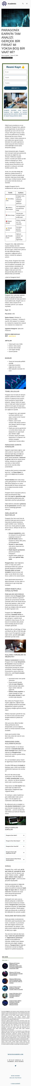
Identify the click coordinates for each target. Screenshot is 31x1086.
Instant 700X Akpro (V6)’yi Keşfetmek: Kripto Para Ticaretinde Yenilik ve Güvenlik (15, 995)
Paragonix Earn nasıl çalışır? (13, 840)
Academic (12, 4)
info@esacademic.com (15, 1054)
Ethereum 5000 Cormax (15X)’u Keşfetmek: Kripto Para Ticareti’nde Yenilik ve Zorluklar (15, 980)
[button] (23, 3)
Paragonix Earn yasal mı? (12, 846)
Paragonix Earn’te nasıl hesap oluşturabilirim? (13, 859)
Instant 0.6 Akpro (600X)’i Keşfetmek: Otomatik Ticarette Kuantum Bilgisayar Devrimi (15, 1002)
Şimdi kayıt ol (15, 88)
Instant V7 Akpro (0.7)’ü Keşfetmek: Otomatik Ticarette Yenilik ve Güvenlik (16, 988)
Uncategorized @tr (7, 57)
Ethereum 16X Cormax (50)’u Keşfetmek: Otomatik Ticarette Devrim (16, 974)
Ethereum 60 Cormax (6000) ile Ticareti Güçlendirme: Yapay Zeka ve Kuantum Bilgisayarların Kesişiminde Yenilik (15, 966)
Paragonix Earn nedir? (11, 835)
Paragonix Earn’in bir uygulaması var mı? (11, 852)
